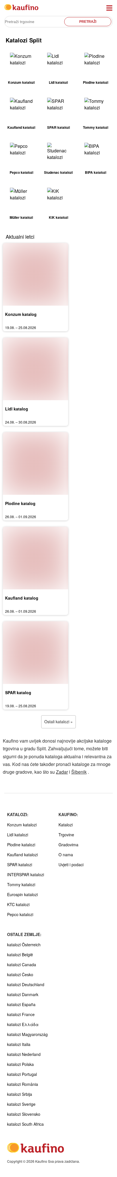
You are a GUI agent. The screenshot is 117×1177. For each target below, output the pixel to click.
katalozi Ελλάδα (23, 1024)
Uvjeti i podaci (70, 864)
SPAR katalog (18, 692)
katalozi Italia (18, 1044)
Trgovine (66, 834)
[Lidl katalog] (35, 369)
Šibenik (79, 772)
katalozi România (22, 1084)
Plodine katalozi (21, 844)
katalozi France (21, 1014)
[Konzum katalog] (35, 274)
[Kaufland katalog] (35, 558)
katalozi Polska (20, 1064)
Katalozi (65, 824)
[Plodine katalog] (35, 463)
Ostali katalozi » (58, 721)
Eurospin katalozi (22, 894)
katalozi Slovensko (23, 1114)
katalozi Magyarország (27, 1034)
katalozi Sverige (21, 1104)
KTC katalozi (18, 904)
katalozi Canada (21, 964)
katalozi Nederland (24, 1054)
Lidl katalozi (17, 834)
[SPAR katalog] (35, 652)
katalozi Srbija (19, 1094)
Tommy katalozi (21, 884)
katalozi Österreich (24, 944)
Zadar (62, 772)
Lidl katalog (16, 409)
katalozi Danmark (22, 994)
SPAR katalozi (19, 864)
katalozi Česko (20, 974)
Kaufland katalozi (22, 854)
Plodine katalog (20, 503)
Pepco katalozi (20, 914)
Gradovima (68, 844)
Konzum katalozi (22, 824)
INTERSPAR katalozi (25, 874)
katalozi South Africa (25, 1124)
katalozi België (20, 954)
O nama (65, 854)
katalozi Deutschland (25, 984)
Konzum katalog (21, 314)
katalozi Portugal (22, 1074)
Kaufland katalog (21, 598)
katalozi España (21, 1004)
